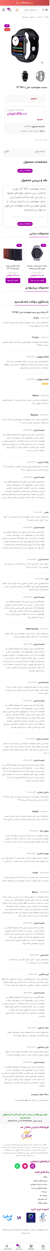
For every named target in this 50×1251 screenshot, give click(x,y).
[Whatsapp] (17, 1166)
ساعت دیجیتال (28, 17)
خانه (47, 17)
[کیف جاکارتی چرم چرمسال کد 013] (13, 253)
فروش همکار (42, 1203)
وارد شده (23, 1100)
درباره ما (44, 1192)
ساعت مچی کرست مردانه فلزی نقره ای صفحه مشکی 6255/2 (37, 269)
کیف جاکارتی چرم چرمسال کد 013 (13, 267)
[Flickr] (25, 1166)
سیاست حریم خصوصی (38, 1184)
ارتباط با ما (43, 1195)
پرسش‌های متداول (40, 1180)
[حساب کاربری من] (3, 10)
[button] (37, 280)
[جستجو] (17, 10)
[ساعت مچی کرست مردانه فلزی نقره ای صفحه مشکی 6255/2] (37, 253)
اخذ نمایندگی (42, 1199)
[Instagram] (32, 1166)
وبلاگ (45, 1177)
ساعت (39, 17)
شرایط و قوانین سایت (39, 1188)
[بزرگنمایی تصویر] (42, 62)
